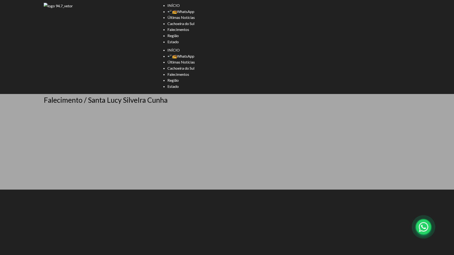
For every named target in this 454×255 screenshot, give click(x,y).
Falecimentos (178, 29)
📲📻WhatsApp (180, 11)
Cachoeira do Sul (180, 23)
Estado (173, 41)
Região (173, 35)
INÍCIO (173, 5)
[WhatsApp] (423, 227)
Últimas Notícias (181, 17)
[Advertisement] (227, 152)
